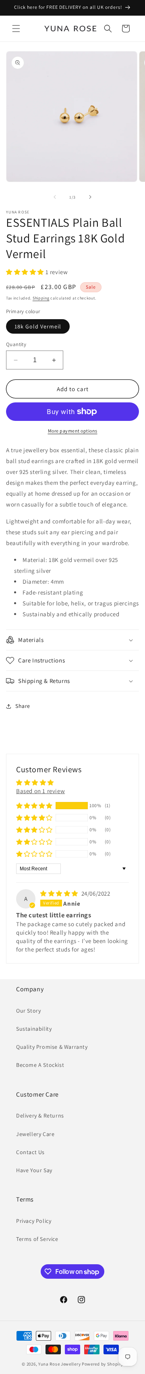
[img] (60, 893)
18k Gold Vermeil (37, 326)
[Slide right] (90, 197)
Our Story (28, 1010)
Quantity (16, 344)
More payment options (72, 431)
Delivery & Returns (40, 1115)
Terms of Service (37, 1239)
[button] (16, 28)
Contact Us (30, 1152)
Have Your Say (34, 1170)
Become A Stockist (40, 1064)
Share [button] (22, 706)
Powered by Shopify (102, 1364)
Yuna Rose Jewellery (59, 1364)
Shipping (41, 298)
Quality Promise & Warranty (52, 1046)
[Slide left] (55, 197)
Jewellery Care (35, 1134)
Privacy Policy (33, 1220)
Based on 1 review (40, 791)
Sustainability (34, 1028)
